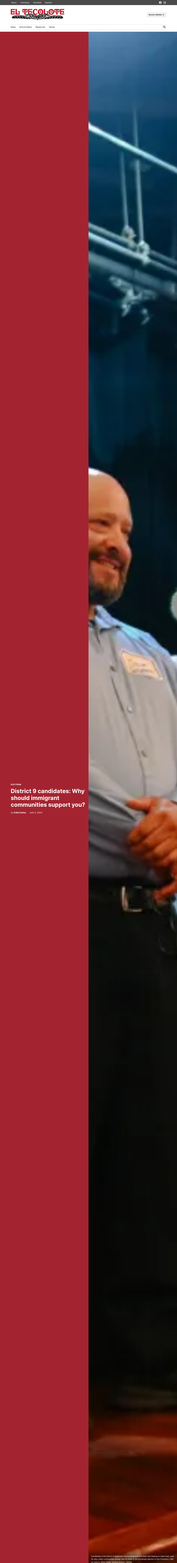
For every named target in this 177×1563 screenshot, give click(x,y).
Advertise (37, 2)
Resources (40, 27)
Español (48, 2)
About (13, 2)
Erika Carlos (20, 812)
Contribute (24, 2)
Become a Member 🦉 (156, 15)
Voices (52, 27)
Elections (16, 784)
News (13, 27)
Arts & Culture (25, 27)
